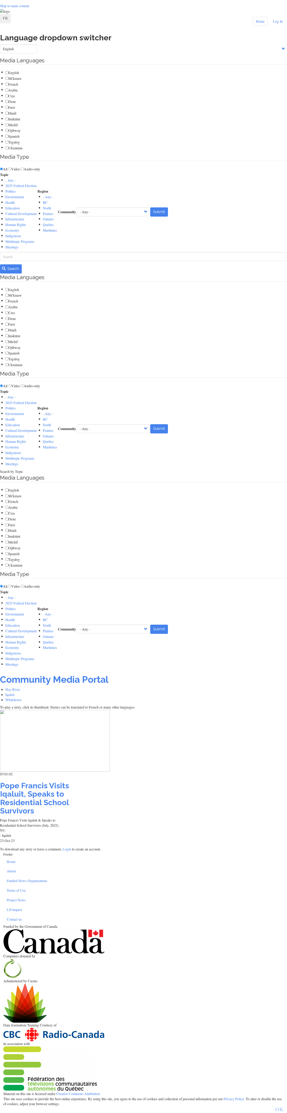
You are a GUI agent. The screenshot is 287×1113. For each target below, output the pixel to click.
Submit (159, 212)
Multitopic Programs (19, 241)
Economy (12, 230)
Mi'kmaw (15, 78)
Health (10, 202)
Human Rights (15, 224)
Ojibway (14, 130)
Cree (11, 95)
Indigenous (13, 235)
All (5, 169)
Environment (14, 196)
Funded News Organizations (27, 880)
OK (279, 1109)
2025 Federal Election (21, 185)
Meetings (11, 247)
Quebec (48, 224)
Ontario (48, 219)
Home (260, 21)
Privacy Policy (234, 1098)
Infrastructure (14, 219)
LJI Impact (14, 909)
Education (12, 208)
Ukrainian (15, 148)
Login (67, 849)
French (13, 84)
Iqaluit (9, 694)
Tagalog (14, 142)
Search (13, 269)
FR (5, 18)
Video (15, 169)
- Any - (10, 180)
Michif (13, 124)
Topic (4, 174)
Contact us (14, 919)
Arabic (13, 90)
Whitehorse (13, 699)
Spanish (14, 136)
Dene (12, 101)
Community (67, 211)
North (47, 208)
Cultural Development (21, 213)
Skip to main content (14, 5)
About (11, 871)
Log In (278, 21)
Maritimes (50, 230)
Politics (10, 191)
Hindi (12, 113)
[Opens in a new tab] (143, 941)
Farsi (11, 107)
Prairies (48, 213)
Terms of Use (16, 890)
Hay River (12, 689)
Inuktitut (14, 119)
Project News (16, 900)
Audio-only (32, 169)
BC (45, 202)
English (13, 72)
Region (42, 191)
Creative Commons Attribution (78, 1093)
